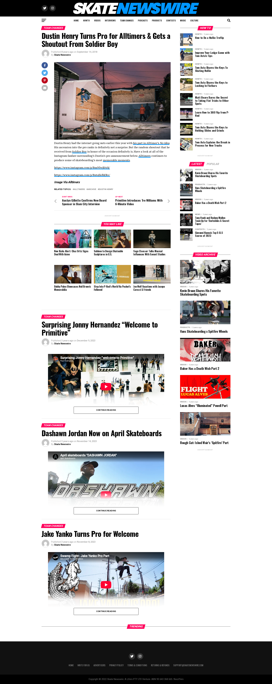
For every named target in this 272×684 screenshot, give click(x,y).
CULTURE (194, 20)
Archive (92, 189)
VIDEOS (97, 20)
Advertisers (99, 665)
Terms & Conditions (137, 665)
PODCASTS (142, 20)
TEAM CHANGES (126, 20)
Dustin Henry (106, 189)
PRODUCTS (157, 20)
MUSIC (183, 20)
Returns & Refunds (160, 665)
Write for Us (83, 665)
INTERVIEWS (110, 20)
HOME (76, 20)
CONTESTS (171, 20)
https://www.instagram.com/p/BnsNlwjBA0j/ (82, 167)
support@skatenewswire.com (188, 665)
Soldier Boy (79, 151)
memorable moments (116, 160)
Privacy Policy (116, 665)
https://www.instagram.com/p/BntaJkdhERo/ (82, 175)
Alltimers (145, 156)
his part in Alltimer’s (151, 143)
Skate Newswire (62, 55)
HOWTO (86, 20)
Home (71, 665)
